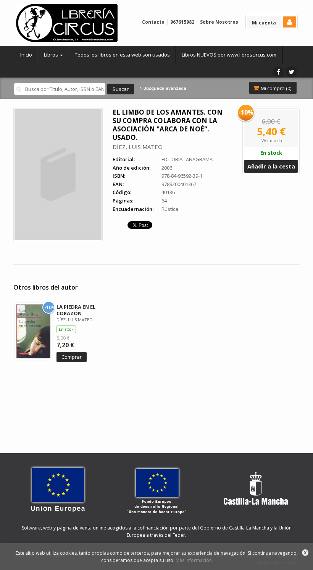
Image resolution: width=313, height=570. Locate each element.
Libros (51, 54)
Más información (194, 560)
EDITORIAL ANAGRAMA (187, 159)
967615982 (182, 22)
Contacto (153, 22)
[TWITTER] (291, 72)
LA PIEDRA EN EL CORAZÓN (75, 310)
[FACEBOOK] (278, 72)
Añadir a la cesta (271, 166)
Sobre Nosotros (219, 22)
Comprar (71, 356)
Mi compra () (275, 88)
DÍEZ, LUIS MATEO (138, 147)
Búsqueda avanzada (164, 88)
